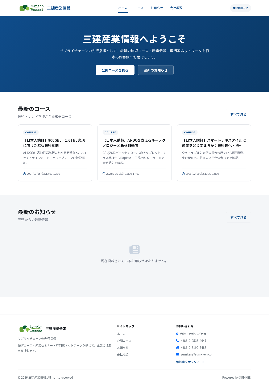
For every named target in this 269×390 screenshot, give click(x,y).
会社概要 (176, 7)
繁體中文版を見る (188, 362)
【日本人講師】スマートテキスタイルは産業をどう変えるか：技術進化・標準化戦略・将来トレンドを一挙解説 (214, 142)
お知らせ (156, 7)
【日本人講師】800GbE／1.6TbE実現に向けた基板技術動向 (54, 142)
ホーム (123, 7)
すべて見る (238, 114)
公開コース (124, 340)
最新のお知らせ (155, 70)
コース (139, 7)
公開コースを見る (115, 70)
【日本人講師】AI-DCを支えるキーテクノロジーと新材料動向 (134, 142)
